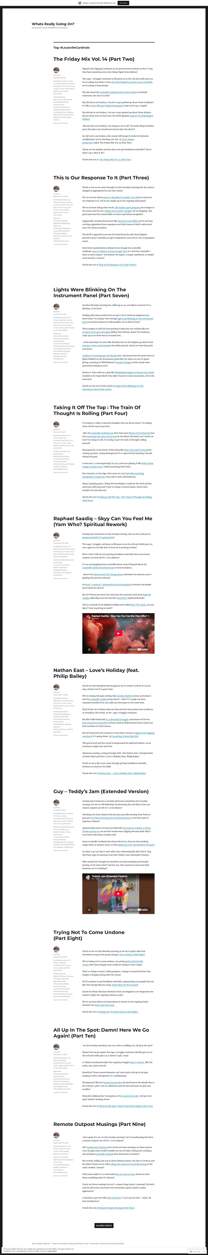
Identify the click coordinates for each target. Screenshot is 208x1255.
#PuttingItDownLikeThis (63, 729)
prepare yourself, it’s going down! (98, 537)
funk (68, 86)
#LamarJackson (59, 986)
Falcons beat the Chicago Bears (108, 574)
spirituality (57, 94)
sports (65, 556)
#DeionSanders (59, 832)
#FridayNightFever (60, 102)
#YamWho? (57, 575)
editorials (64, 84)
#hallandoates (67, 1160)
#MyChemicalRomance (62, 236)
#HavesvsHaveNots (61, 984)
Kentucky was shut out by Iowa (102, 436)
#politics (63, 354)
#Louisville (57, 562)
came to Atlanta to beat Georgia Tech (109, 251)
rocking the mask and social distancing (127, 1164)
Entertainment (59, 86)
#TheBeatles (58, 359)
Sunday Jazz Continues (97, 1147)
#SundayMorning (60, 469)
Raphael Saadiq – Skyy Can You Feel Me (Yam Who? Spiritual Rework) (102, 521)
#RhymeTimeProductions (63, 115)
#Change (57, 979)
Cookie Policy (52, 1251)
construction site (130, 1096)
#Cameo (70, 976)
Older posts (104, 1226)
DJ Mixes (56, 84)
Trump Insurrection (112, 1082)
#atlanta (56, 218)
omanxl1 (56, 75)
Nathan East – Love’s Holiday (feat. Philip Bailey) (122, 773)
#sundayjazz (67, 572)
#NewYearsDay (59, 464)
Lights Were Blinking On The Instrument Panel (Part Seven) (91, 292)
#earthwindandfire (60, 717)
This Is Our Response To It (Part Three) (101, 178)
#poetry (70, 112)
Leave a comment (60, 123)
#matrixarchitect (60, 461)
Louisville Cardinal (99, 699)
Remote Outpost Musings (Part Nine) (99, 1124)
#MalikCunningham (61, 1081)
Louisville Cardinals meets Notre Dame (118, 92)
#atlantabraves (59, 97)
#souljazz (57, 572)
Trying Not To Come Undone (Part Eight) (118, 1012)
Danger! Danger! (124, 362)
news (67, 89)
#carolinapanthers (60, 712)
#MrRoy (56, 110)
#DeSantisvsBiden (60, 221)
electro (72, 84)
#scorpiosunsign (59, 356)
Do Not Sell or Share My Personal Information (106, 1244)
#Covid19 (64, 1157)
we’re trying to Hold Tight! (132, 954)
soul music (64, 91)
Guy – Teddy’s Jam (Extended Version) (101, 791)
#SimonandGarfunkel (62, 996)
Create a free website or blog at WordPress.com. (70, 1244)
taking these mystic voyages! (118, 211)
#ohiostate (70, 464)
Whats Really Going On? (53, 24)
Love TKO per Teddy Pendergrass (107, 105)
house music (62, 207)
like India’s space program (127, 207)
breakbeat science (60, 81)
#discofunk (67, 100)
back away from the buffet (94, 723)
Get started (123, 3)
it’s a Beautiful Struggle (117, 719)
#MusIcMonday (59, 994)
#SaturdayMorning (60, 241)
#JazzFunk (57, 834)
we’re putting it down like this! (124, 736)
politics (56, 91)
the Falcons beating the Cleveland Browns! (111, 818)
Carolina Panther (125, 696)
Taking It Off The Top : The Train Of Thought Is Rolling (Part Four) (96, 410)
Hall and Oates (114, 1198)
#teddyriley (68, 847)
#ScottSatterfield (67, 845)
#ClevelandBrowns (60, 829)
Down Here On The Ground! (125, 985)
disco (71, 81)
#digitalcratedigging (61, 223)
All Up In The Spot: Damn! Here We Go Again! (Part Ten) (126, 1106)
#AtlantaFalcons (67, 560)
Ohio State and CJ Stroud (136, 450)
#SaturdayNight (66, 1084)
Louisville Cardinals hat (102, 433)
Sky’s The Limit (138, 605)
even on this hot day (124, 1174)
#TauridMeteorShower (62, 1089)
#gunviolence (58, 1076)
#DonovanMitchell (60, 1074)
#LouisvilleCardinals (61, 107)
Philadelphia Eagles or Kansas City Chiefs (134, 372)
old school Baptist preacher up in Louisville (131, 82)
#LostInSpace (58, 341)
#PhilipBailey (58, 724)
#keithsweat (58, 454)
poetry (71, 89)
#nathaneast (58, 722)
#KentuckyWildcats (61, 339)
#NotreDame (65, 110)
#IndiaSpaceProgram (61, 228)
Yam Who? (122, 598)
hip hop (56, 551)
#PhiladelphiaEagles (61, 351)
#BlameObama (59, 976)
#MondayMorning (63, 349)
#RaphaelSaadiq (60, 570)
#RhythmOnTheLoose (62, 117)
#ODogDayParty (59, 112)
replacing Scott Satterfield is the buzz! (136, 845)
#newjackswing (59, 839)
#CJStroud (57, 451)
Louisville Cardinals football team (98, 567)
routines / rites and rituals (94, 345)
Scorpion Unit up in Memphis (96, 332)
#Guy (68, 832)
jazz (69, 207)
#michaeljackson (60, 233)
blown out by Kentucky (140, 433)
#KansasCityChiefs (60, 336)
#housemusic (58, 105)
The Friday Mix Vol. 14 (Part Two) (93, 59)
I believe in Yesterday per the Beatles (99, 355)
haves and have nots (104, 1005)
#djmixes (57, 226)
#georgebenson (59, 981)
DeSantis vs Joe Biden (128, 221)
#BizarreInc (58, 100)
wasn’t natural (137, 1062)
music (61, 89)
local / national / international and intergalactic (109, 584)
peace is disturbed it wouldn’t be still (120, 197)
